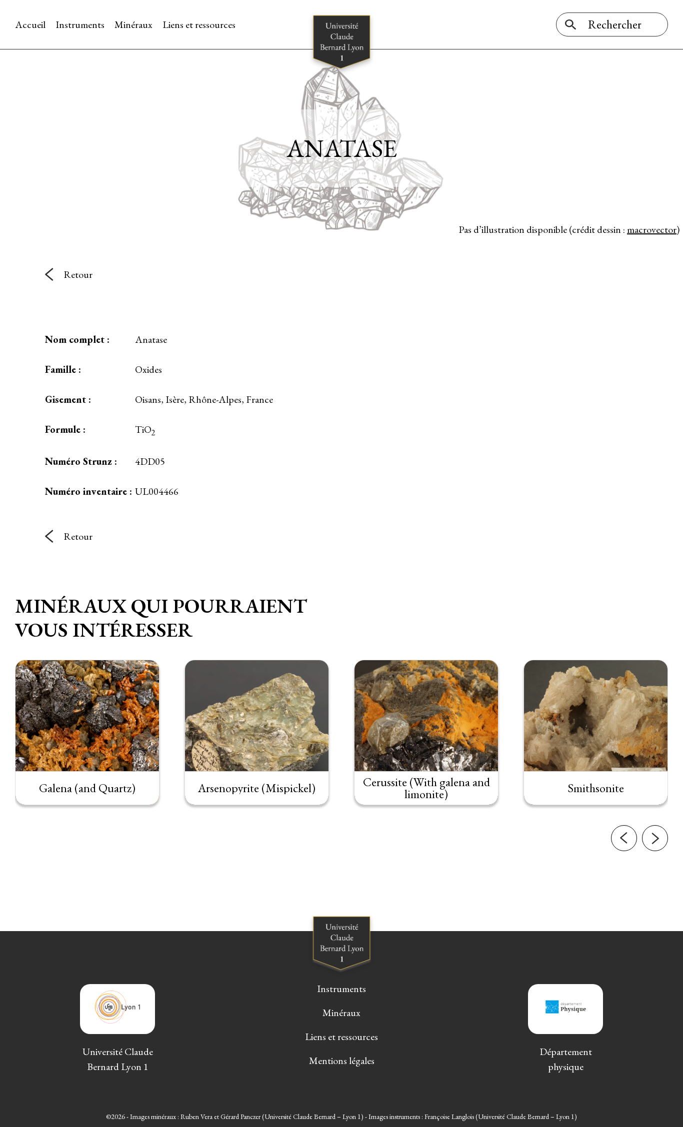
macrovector (651, 229)
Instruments (80, 24)
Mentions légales (341, 1060)
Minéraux (133, 24)
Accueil (30, 24)
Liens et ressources (199, 24)
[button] (624, 838)
